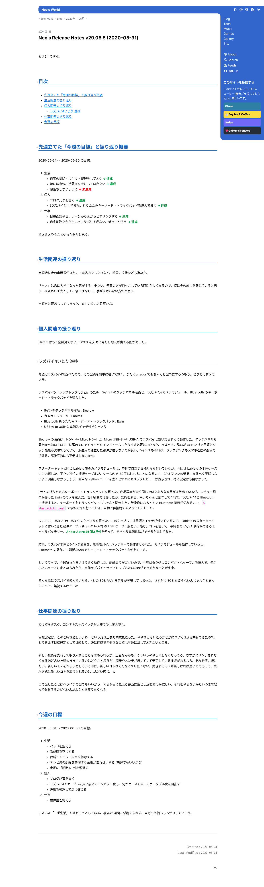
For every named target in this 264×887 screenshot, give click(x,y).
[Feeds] (252, 10)
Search (233, 60)
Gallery (229, 39)
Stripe (229, 122)
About (232, 54)
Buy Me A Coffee (239, 114)
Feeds (232, 65)
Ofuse (229, 106)
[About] (241, 10)
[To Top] (215, 868)
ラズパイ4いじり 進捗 (65, 111)
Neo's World (51, 9)
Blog (227, 19)
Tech (227, 24)
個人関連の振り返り (58, 106)
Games (229, 33)
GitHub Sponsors (239, 130)
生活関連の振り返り (58, 100)
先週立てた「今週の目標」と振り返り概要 (73, 95)
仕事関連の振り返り (58, 116)
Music (228, 29)
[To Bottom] (258, 10)
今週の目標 (52, 122)
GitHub (233, 71)
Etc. (226, 43)
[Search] (247, 10)
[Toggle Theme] (235, 10)
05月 (82, 18)
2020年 (70, 18)
